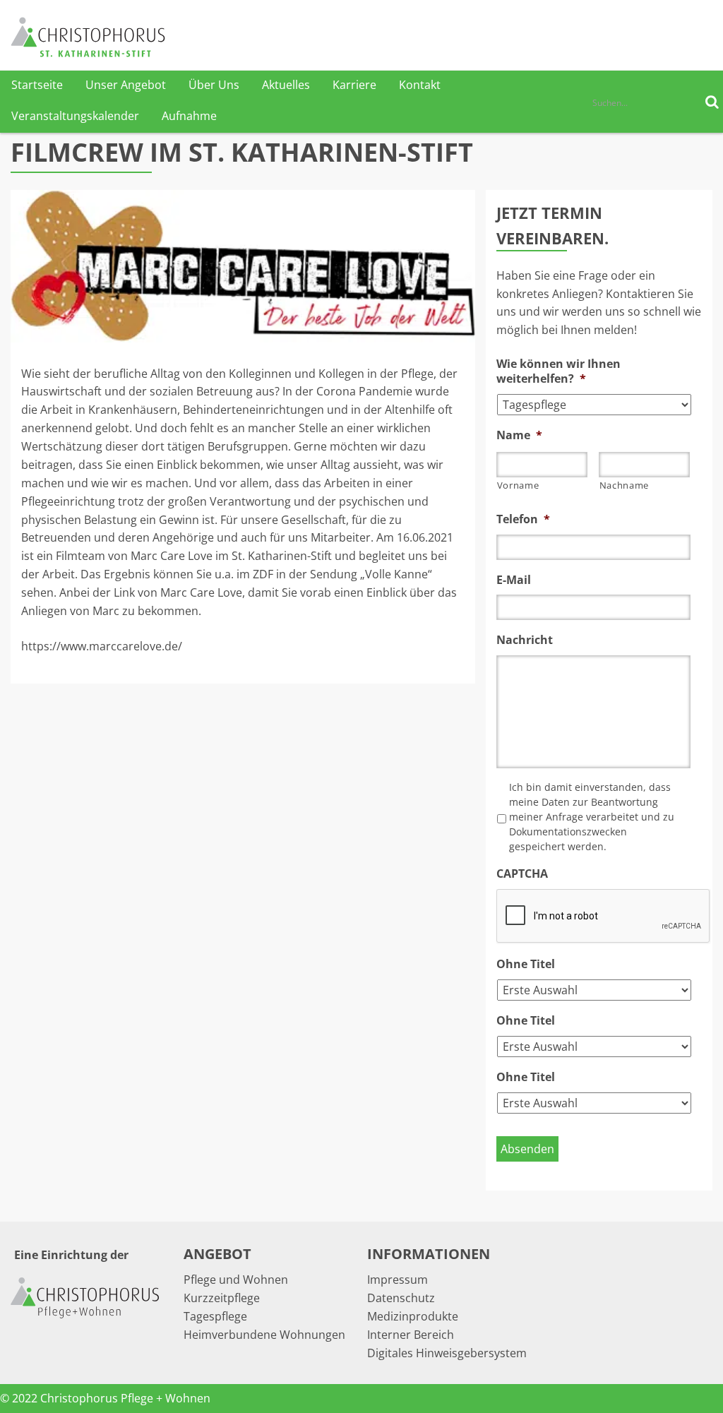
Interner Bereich (410, 1334)
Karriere (354, 85)
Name (519, 435)
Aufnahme (189, 116)
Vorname (518, 485)
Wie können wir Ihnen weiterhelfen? (558, 371)
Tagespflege (215, 1316)
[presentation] (603, 916)
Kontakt (420, 85)
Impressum (397, 1279)
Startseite (37, 85)
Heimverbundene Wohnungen (264, 1334)
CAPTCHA (522, 873)
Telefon (523, 519)
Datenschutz (401, 1298)
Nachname (624, 485)
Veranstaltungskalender (75, 116)
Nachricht (524, 640)
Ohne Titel (525, 964)
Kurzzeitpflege (222, 1298)
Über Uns (214, 85)
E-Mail (513, 580)
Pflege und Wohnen (236, 1279)
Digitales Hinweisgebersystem (447, 1353)
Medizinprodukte (412, 1316)
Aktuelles (286, 85)
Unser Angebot (125, 85)
